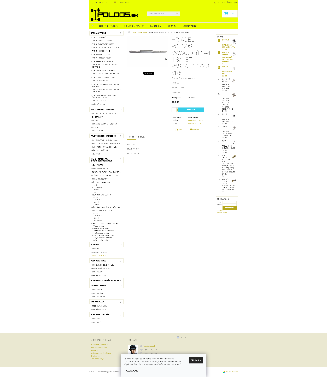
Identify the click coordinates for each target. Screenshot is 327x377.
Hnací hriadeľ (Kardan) (102, 109)
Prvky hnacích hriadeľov (103, 136)
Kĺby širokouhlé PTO (101, 195)
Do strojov (97, 117)
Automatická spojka (101, 240)
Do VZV (95, 120)
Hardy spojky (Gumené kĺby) (105, 147)
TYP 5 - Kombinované (101, 51)
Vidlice (96, 205)
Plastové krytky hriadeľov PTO (106, 172)
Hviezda (97, 190)
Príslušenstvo (99, 104)
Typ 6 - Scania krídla (101, 54)
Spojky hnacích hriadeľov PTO (105, 223)
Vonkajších (97, 290)
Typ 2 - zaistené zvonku (102, 41)
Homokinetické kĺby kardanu (105, 140)
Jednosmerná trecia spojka (104, 231)
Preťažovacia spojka (101, 233)
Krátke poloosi (99, 275)
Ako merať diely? (190, 26)
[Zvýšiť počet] (177, 108)
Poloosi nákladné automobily (106, 280)
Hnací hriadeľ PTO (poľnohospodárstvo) (102, 160)
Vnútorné (96, 322)
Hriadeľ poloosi (99, 256)
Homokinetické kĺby (101, 315)
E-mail (219, 202)
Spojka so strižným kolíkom (104, 235)
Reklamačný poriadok (134, 26)
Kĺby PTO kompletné (101, 182)
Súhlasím (196, 360)
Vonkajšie (96, 319)
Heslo (219, 205)
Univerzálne (97, 131)
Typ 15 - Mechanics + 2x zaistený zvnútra (106, 91)
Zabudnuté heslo (222, 212)
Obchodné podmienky (108, 26)
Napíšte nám (155, 26)
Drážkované (98, 221)
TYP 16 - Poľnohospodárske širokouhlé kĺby (104, 96)
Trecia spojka (99, 226)
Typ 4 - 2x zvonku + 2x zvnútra (105, 48)
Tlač (180, 130)
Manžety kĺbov (98, 286)
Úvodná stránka (92, 26)
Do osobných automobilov (104, 114)
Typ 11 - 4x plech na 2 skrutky (105, 74)
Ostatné (96, 127)
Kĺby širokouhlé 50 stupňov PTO (106, 207)
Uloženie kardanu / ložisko (104, 124)
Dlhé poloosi (98, 272)
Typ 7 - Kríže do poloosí (102, 58)
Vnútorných (97, 293)
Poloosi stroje (98, 261)
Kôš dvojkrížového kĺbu (103, 265)
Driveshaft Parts (195, 120)
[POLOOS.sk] (114, 14)
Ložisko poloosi (99, 252)
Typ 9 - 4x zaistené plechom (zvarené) (104, 66)
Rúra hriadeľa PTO (100, 179)
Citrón (96, 185)
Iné (95, 192)
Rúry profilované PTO (102, 211)
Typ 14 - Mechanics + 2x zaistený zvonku (106, 85)
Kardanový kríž (98, 33)
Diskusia (141, 137)
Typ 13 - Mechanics (100, 81)
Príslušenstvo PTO (100, 169)
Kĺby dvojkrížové (100, 150)
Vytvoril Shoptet (232, 372)
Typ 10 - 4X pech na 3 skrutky (105, 70)
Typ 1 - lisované (99, 37)
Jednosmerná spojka (101, 228)
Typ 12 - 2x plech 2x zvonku (104, 77)
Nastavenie (132, 371)
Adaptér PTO (97, 165)
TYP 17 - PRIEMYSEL (100, 101)
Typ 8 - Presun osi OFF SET (103, 61)
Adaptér (96, 154)
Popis (131, 137)
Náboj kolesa (97, 302)
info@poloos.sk (149, 346)
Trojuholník (98, 187)
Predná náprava (99, 306)
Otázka (196, 130)
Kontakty (172, 26)
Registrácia (233, 2)
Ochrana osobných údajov (101, 353)
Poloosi (95, 245)
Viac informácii (174, 364)
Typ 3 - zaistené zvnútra (103, 44)
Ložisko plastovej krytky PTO (105, 175)
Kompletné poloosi (100, 268)
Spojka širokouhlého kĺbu (103, 238)
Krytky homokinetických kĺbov (106, 144)
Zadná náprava (99, 309)
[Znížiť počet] (177, 111)
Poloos (95, 249)
